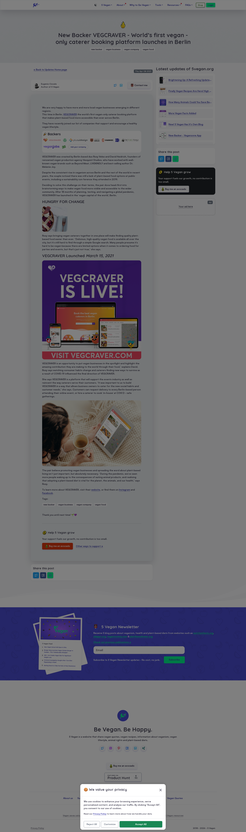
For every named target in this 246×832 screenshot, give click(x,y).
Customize (110, 824)
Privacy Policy (99, 814)
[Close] (160, 790)
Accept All (140, 824)
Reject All (92, 824)
